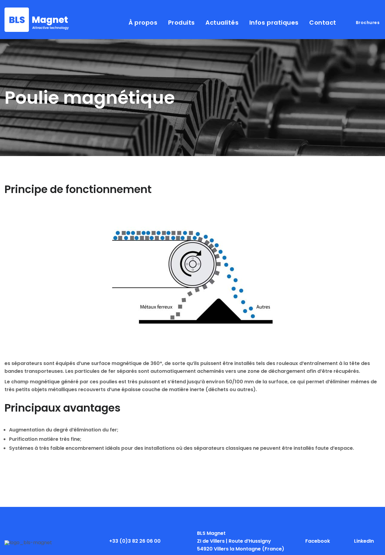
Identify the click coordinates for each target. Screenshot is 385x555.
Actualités (222, 22)
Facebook (317, 541)
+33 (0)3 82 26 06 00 (135, 541)
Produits (181, 22)
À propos (143, 22)
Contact (322, 22)
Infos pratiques (274, 22)
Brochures (368, 23)
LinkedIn (364, 541)
